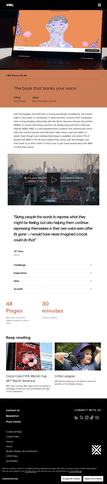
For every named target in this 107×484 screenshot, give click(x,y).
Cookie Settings (14, 432)
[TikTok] (92, 417)
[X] (81, 417)
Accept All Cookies (71, 479)
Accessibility (12, 461)
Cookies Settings (10, 479)
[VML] (10, 5)
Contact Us (13, 410)
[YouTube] (97, 417)
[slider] (42, 312)
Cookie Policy (12, 436)
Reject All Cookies (93, 479)
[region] (53, 474)
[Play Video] (53, 179)
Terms (9, 446)
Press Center (13, 421)
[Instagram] (86, 417)
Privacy (9, 441)
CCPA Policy (12, 456)
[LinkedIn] (76, 417)
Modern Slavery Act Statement (21, 451)
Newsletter (12, 416)
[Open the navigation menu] (99, 5)
